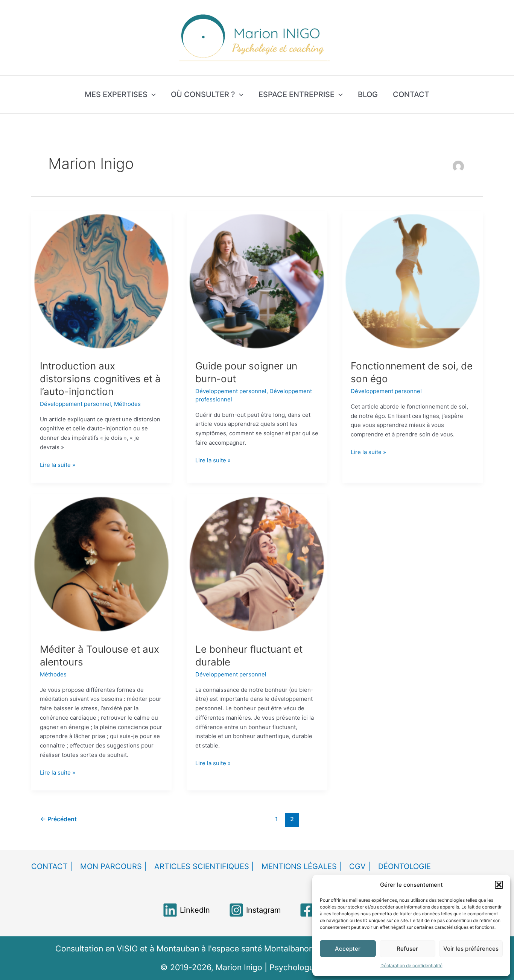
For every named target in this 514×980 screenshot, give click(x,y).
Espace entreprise (297, 94)
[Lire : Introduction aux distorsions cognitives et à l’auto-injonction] (101, 280)
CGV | (360, 866)
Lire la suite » (57, 464)
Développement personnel (75, 403)
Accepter (347, 948)
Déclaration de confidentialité (411, 965)
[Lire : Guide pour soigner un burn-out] (257, 280)
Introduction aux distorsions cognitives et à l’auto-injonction (100, 378)
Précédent (58, 819)
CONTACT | (52, 866)
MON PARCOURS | (113, 866)
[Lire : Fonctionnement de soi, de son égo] (412, 280)
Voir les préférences (471, 948)
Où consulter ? (203, 94)
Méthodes (127, 403)
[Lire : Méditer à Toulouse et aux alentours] (101, 563)
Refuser (407, 948)
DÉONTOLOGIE (404, 866)
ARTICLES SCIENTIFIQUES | (204, 866)
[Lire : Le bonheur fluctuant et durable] (257, 563)
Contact (411, 94)
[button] (499, 885)
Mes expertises (116, 94)
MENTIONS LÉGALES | (302, 866)
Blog (368, 94)
